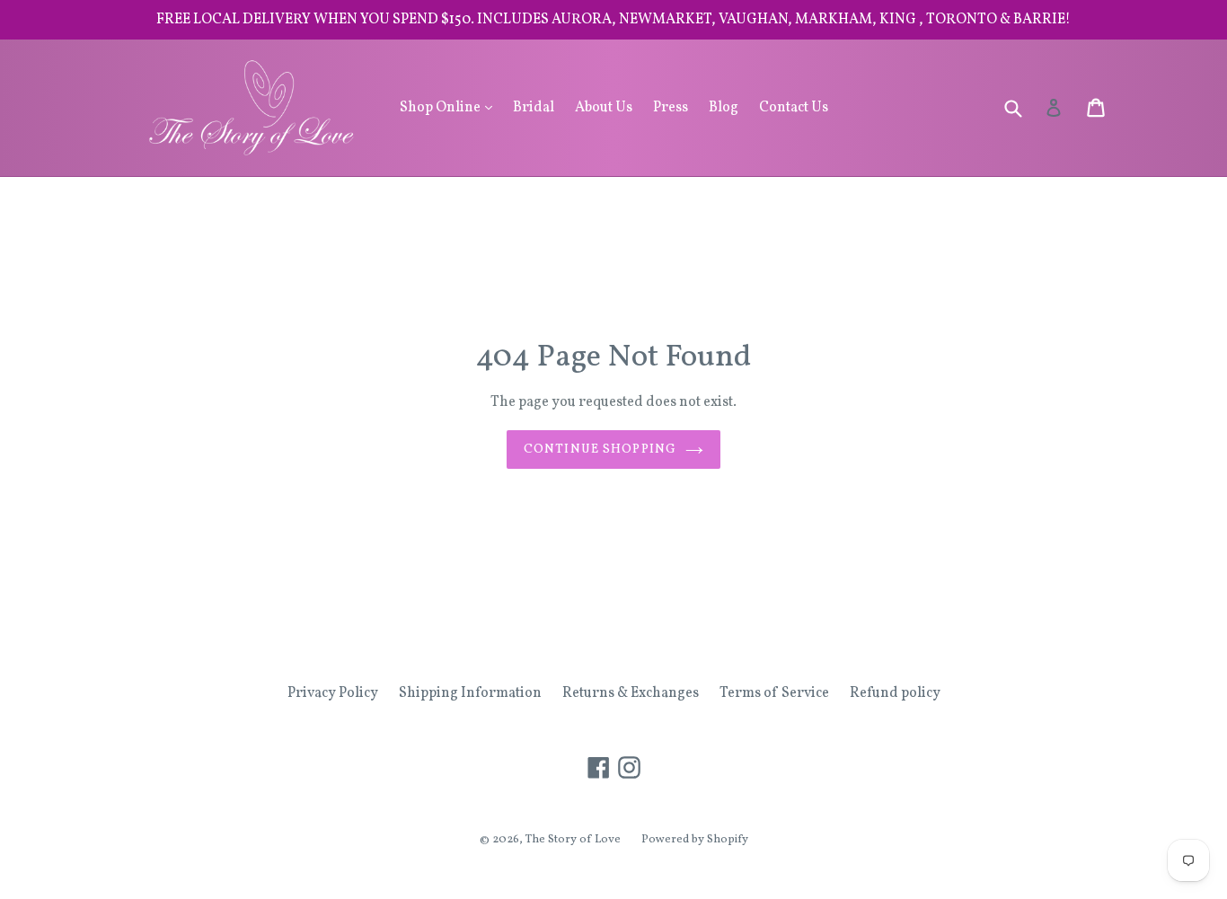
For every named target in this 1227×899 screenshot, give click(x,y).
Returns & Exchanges (630, 693)
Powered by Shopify (694, 840)
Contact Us (793, 108)
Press (670, 108)
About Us (603, 108)
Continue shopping (600, 449)
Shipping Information (470, 693)
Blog (723, 108)
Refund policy (895, 693)
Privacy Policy (332, 693)
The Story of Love (573, 840)
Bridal (533, 108)
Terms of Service (774, 693)
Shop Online (450, 107)
